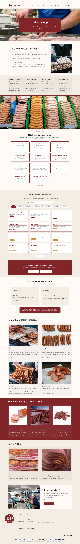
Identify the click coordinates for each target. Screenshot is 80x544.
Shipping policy (55, 541)
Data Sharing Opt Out (30, 528)
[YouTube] (71, 535)
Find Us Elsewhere (21, 528)
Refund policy (40, 541)
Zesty (43, 206)
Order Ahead (49, 503)
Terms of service (45, 541)
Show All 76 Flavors (40, 256)
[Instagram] (68, 535)
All (14, 206)
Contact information (50, 541)
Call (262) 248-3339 (45, 271)
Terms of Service (30, 521)
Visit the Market (33, 271)
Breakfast (57, 206)
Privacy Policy (29, 523)
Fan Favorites (28, 206)
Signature (20, 206)
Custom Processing (21, 521)
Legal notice (59, 541)
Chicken (49, 206)
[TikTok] (74, 535)
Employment (29, 519)
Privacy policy (36, 541)
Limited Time (64, 206)
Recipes (19, 523)
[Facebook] (65, 535)
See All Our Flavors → (40, 185)
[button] (28, 5)
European (36, 206)
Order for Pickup (20, 519)
